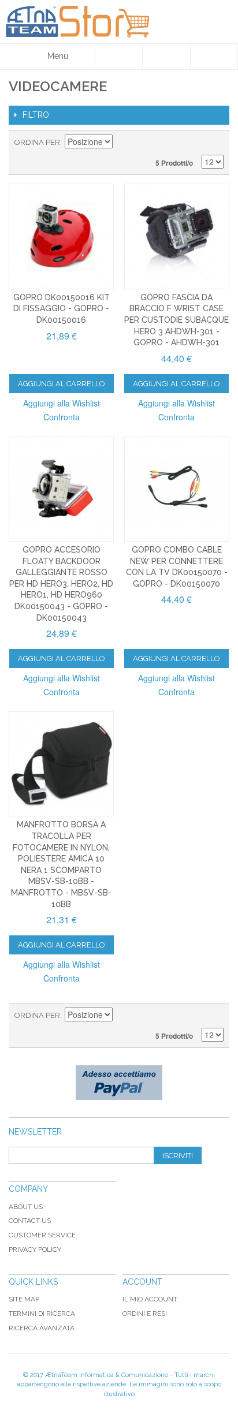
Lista (215, 142)
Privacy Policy (35, 1249)
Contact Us (30, 1221)
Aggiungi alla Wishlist (61, 403)
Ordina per (37, 142)
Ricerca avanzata (42, 1328)
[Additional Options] (119, 1082)
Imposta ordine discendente (123, 142)
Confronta (61, 417)
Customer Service (42, 1235)
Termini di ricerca (42, 1314)
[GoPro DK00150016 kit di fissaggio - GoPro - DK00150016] (61, 236)
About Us (26, 1207)
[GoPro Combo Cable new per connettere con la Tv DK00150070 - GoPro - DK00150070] (176, 489)
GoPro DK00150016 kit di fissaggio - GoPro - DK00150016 (61, 308)
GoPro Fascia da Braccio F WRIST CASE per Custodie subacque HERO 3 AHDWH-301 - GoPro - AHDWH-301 (176, 320)
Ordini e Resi (144, 1314)
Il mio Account (149, 1299)
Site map (24, 1299)
